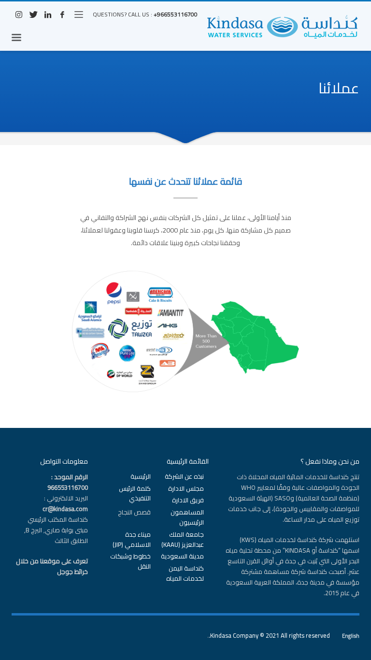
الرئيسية (140, 476)
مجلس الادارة (186, 489)
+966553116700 (176, 14)
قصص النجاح (134, 512)
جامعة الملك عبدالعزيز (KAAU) (182, 539)
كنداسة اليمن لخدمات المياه (185, 573)
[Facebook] (62, 14)
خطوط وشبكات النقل (130, 561)
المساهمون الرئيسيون (187, 517)
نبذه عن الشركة (184, 476)
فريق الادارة (188, 500)
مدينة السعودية (182, 556)
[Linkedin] (48, 14)
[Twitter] (33, 14)
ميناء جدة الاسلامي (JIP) (132, 539)
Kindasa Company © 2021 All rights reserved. (269, 635)
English (350, 636)
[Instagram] (19, 14)
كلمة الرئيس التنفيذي (135, 494)
